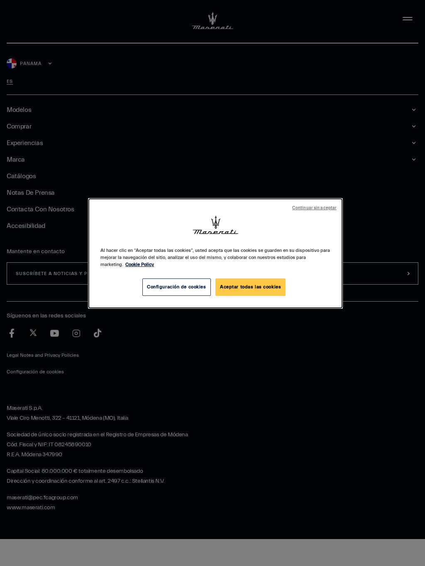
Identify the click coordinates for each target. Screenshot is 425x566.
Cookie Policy (139, 264)
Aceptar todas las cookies (250, 287)
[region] (215, 253)
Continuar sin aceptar (314, 208)
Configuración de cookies (176, 287)
